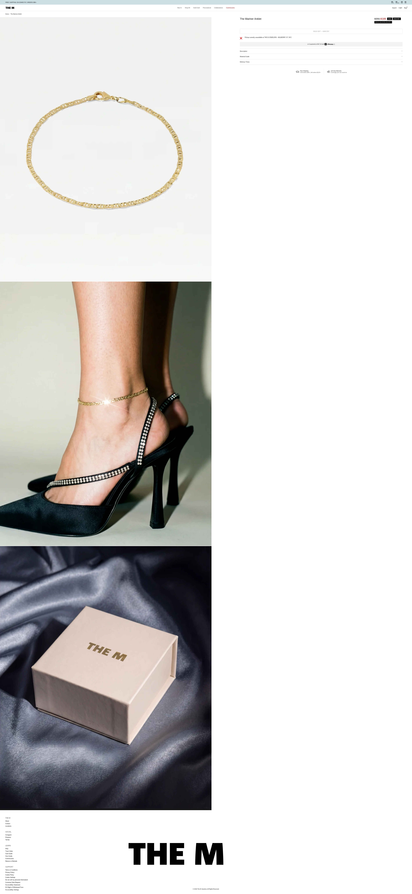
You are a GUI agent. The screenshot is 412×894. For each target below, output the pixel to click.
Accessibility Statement (12, 885)
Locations (8, 826)
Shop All (187, 8)
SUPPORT (9, 867)
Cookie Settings (10, 877)
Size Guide (8, 856)
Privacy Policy (9, 872)
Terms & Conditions (11, 870)
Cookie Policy (9, 875)
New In (179, 8)
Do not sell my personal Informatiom (16, 880)
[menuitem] (179, 8)
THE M (7, 818)
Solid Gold (196, 8)
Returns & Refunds (11, 861)
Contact (7, 823)
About (7, 821)
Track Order (9, 851)
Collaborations (218, 8)
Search (394, 8)
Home (7, 14)
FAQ (6, 849)
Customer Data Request (12, 882)
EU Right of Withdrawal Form (14, 887)
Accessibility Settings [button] (12, 890)
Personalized (207, 8)
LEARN (8, 845)
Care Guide (8, 853)
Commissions (230, 8)
